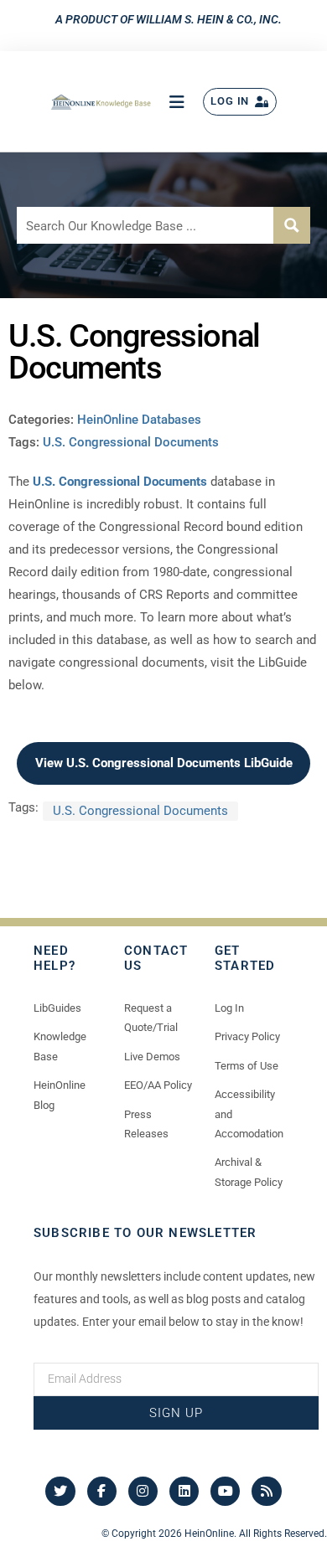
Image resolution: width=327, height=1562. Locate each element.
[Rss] (266, 1491)
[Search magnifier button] (291, 225)
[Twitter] (60, 1491)
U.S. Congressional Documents (131, 442)
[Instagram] (143, 1491)
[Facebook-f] (102, 1491)
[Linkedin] (184, 1491)
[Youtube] (225, 1491)
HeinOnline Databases (139, 419)
